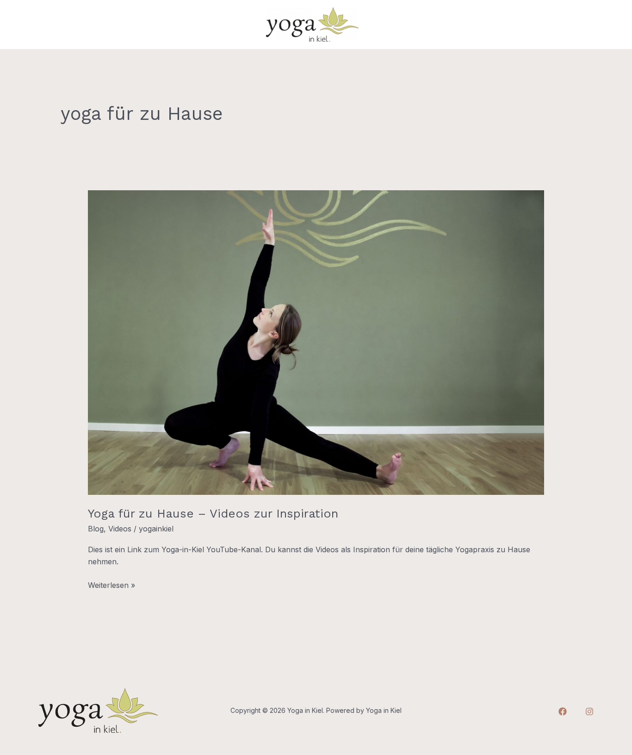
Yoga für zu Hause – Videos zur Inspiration (213, 513)
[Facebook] (562, 711)
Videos (119, 528)
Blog (96, 528)
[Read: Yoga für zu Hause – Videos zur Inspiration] (316, 341)
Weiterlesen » (111, 584)
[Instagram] (589, 711)
